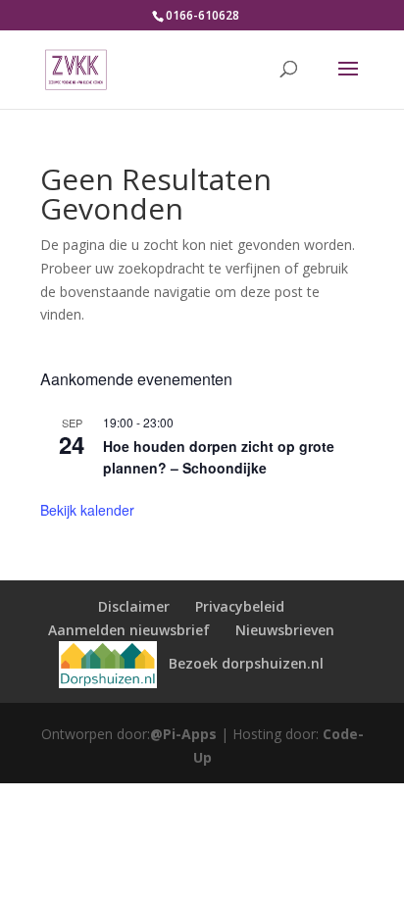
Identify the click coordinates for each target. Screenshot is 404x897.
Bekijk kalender (87, 510)
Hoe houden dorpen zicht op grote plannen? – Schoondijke (218, 457)
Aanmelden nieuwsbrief (129, 630)
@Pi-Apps (183, 733)
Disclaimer (134, 606)
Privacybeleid (239, 606)
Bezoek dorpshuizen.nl (244, 663)
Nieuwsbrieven (284, 630)
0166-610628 (202, 15)
